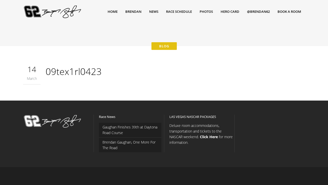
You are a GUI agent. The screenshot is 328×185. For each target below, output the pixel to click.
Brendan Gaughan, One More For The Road (129, 145)
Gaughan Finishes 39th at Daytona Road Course (129, 130)
